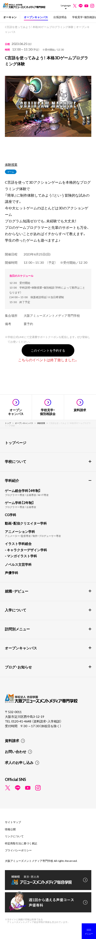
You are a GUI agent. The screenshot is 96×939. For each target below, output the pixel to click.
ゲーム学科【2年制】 (19, 502)
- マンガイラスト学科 (21, 555)
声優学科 (11, 572)
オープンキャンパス (36, 17)
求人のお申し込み (19, 762)
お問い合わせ (15, 751)
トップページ (15, 442)
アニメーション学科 (20, 531)
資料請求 (12, 740)
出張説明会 (60, 17)
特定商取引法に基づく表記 (21, 843)
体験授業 (11, 164)
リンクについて (14, 836)
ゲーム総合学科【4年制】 (23, 490)
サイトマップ (13, 822)
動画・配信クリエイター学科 (26, 523)
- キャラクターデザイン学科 (26, 549)
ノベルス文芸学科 (18, 564)
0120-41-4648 (21, 721)
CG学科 (10, 514)
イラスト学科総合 (18, 543)
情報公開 (10, 829)
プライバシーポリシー (18, 850)
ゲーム (10, 171)
